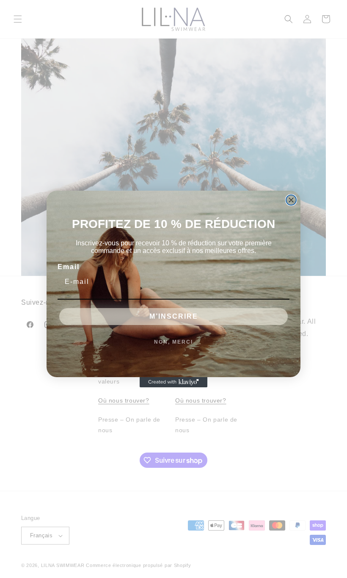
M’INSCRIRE (173, 316)
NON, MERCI (173, 342)
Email (69, 266)
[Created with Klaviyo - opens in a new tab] (173, 382)
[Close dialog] (291, 200)
